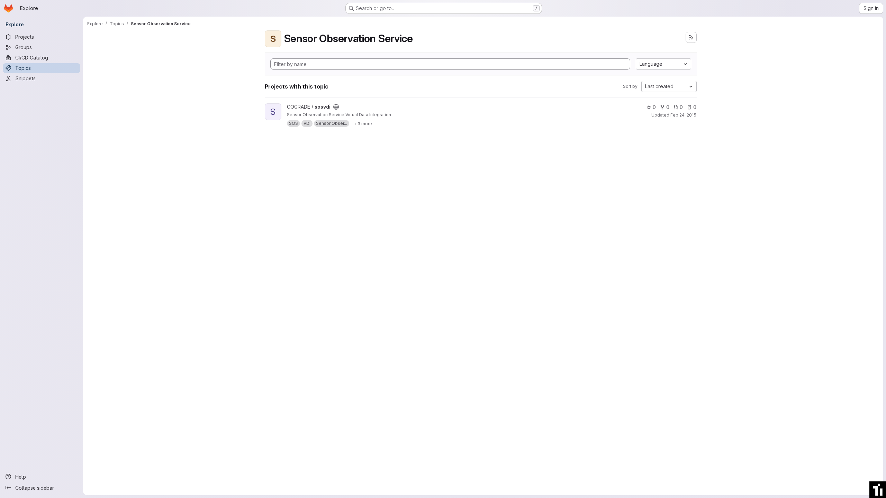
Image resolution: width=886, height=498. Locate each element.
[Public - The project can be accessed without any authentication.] (336, 107)
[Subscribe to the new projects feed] (691, 37)
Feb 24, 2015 (683, 115)
